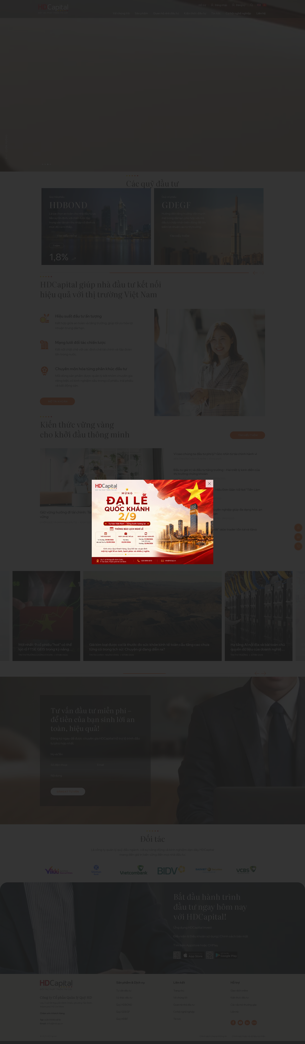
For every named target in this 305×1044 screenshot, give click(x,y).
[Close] (209, 483)
